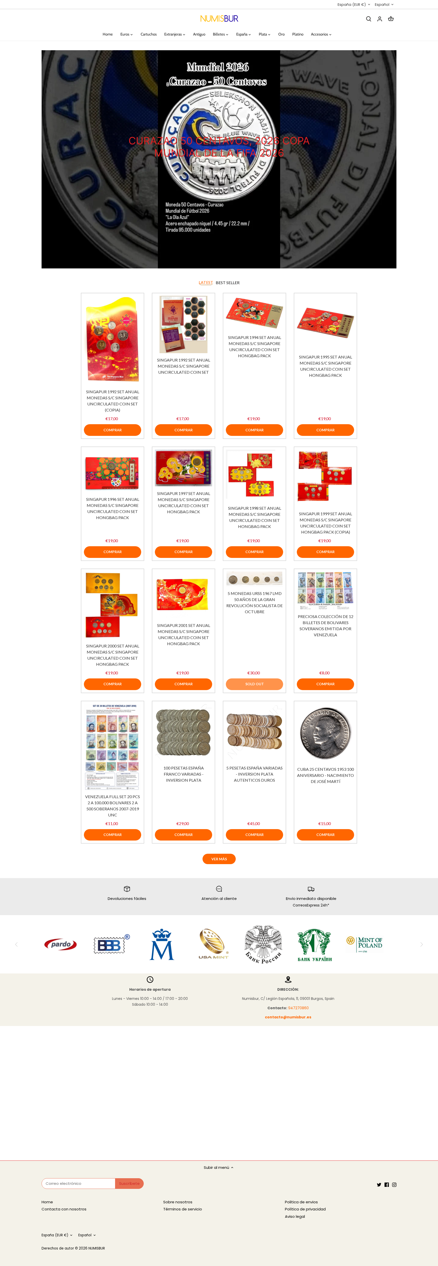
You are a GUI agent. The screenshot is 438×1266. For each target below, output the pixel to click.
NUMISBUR (96, 1248)
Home (47, 1202)
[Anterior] (44, 159)
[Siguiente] (393, 159)
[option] (219, 159)
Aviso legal (295, 1216)
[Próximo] (421, 944)
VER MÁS (219, 859)
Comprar (112, 430)
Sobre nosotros (177, 1202)
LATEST (206, 282)
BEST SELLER (228, 282)
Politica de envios (301, 1202)
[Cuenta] (379, 19)
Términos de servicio (182, 1209)
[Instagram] (394, 1184)
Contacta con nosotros (64, 1209)
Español (382, 5)
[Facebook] (387, 1184)
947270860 (298, 1008)
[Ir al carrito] (391, 19)
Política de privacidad (305, 1209)
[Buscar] (368, 19)
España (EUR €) (352, 5)
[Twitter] (379, 1184)
